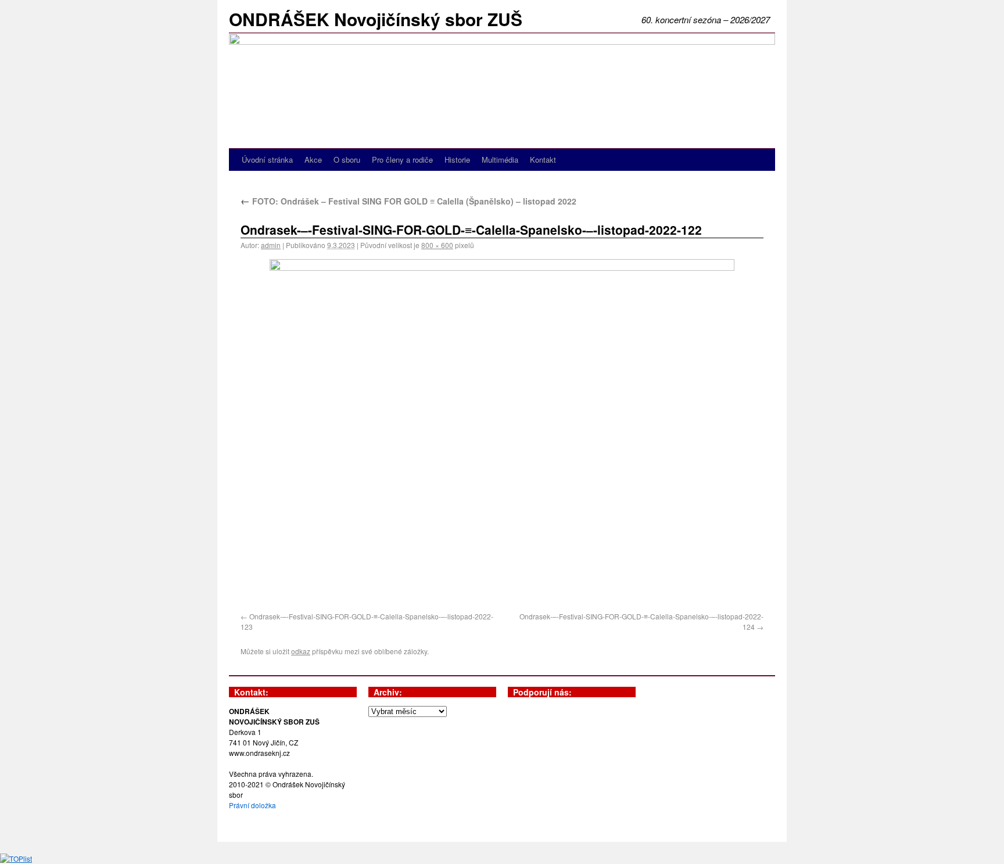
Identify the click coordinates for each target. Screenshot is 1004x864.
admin (271, 245)
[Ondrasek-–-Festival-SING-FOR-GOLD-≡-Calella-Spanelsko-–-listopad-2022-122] (502, 433)
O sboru (347, 159)
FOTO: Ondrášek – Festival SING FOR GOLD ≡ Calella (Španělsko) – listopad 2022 (408, 201)
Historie (457, 159)
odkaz (300, 651)
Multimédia (500, 159)
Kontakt (543, 159)
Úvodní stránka (267, 159)
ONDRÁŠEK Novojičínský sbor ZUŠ (375, 18)
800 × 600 (437, 245)
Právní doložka (252, 805)
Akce (313, 159)
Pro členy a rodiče (402, 159)
